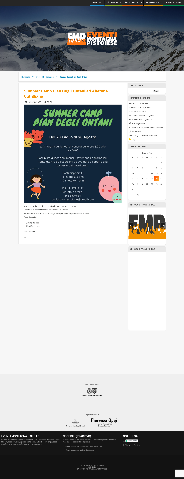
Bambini (145, 135)
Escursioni (50, 77)
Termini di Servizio (132, 445)
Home (98, 2)
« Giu (137, 195)
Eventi (38, 77)
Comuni (113, 2)
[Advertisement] (147, 291)
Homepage (26, 77)
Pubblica (154, 2)
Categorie (133, 2)
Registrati (174, 2)
